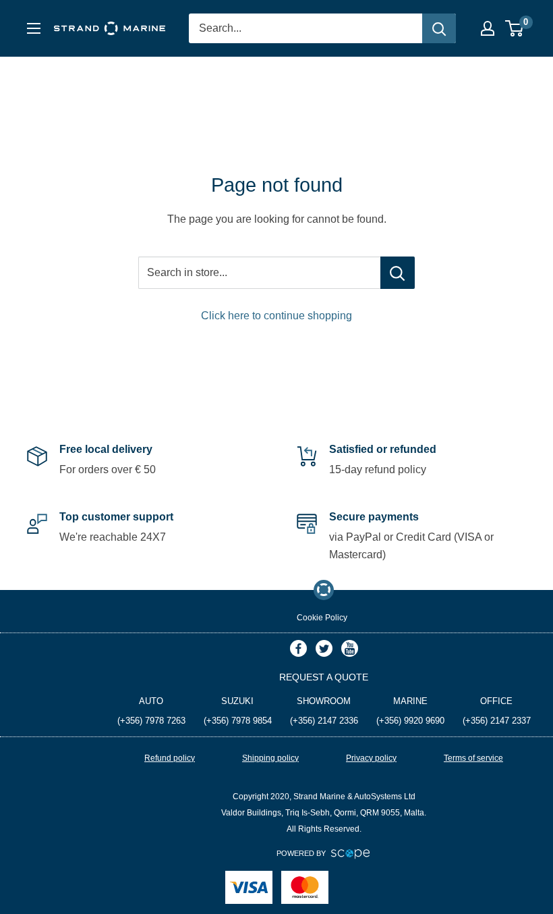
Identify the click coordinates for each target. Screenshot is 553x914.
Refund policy (169, 758)
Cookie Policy (322, 617)
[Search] (439, 28)
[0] (514, 28)
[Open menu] (33, 28)
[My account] (487, 28)
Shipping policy (270, 758)
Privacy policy (371, 758)
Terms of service (473, 758)
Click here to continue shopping (276, 315)
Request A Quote (323, 677)
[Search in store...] (397, 273)
